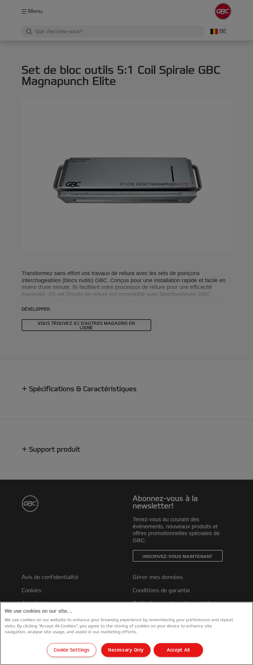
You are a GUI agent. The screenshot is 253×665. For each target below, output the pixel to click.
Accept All (178, 650)
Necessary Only (125, 650)
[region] (126, 633)
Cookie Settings (72, 650)
